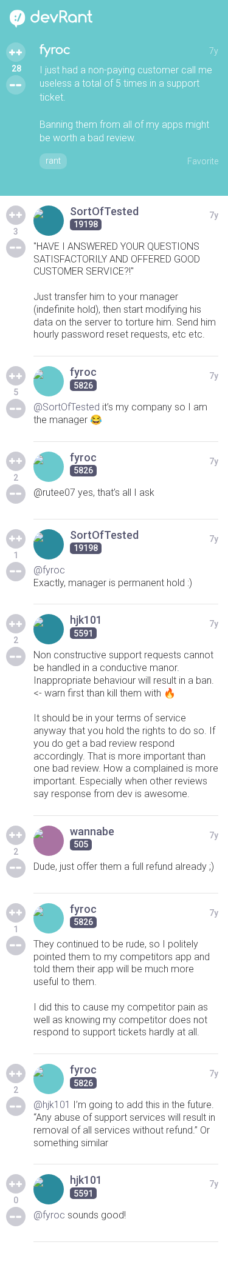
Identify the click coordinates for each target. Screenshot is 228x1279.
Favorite (202, 161)
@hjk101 (52, 1104)
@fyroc (49, 570)
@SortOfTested (66, 407)
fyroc (55, 50)
